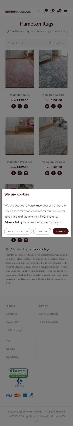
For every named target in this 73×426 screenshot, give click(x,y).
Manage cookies (18, 231)
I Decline (42, 231)
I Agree (60, 231)
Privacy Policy (13, 222)
